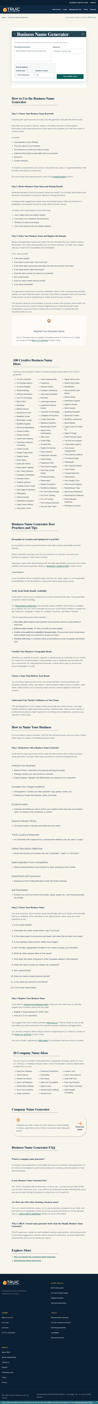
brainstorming (59, 177)
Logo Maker (55, 1332)
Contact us (5, 1362)
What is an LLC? (7, 1317)
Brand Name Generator (26, 606)
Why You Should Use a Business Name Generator (35, 1257)
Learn (65, 9)
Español (4, 1367)
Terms (4, 1377)
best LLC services (40, 340)
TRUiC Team (91, 17)
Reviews (93, 9)
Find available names (70, 76)
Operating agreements (58, 1303)
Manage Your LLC (75, 9)
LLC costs (5, 1322)
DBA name (43, 1040)
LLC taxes (5, 1327)
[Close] (97, 1401)
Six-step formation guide (59, 1293)
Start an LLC (56, 9)
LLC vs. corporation (8, 1332)
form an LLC (52, 1023)
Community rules (7, 1372)
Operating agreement (58, 1327)
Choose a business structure (61, 1322)
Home (4, 17)
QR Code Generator (57, 1337)
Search (93, 2)
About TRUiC (6, 1352)
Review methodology (9, 1357)
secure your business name (36, 1004)
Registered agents (57, 1298)
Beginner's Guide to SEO (58, 566)
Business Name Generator (60, 1317)
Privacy (4, 1382)
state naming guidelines (30, 1214)
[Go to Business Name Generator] (49, 1125)
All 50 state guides (57, 1288)
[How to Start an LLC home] (11, 9)
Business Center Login (78, 2)
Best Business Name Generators (27, 1261)
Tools (86, 9)
